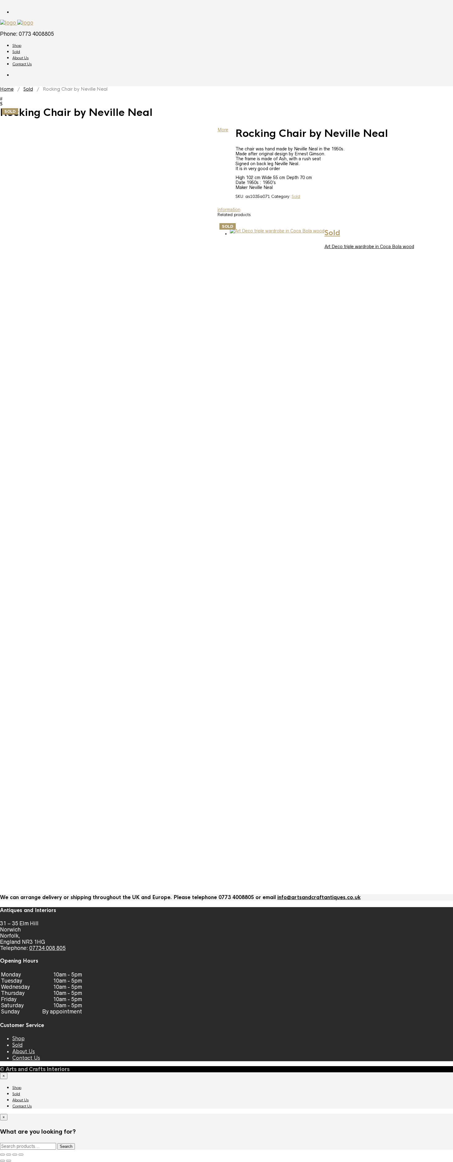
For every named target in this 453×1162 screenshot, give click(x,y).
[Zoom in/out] (2, 1155)
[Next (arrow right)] (8, 1161)
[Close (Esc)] (20, 1155)
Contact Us (22, 64)
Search (66, 1146)
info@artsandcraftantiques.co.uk (319, 897)
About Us (20, 57)
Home (7, 89)
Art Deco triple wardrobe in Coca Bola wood (369, 246)
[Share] (14, 1155)
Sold (16, 51)
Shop (16, 45)
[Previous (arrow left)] (2, 1161)
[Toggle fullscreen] (8, 1155)
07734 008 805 (47, 948)
